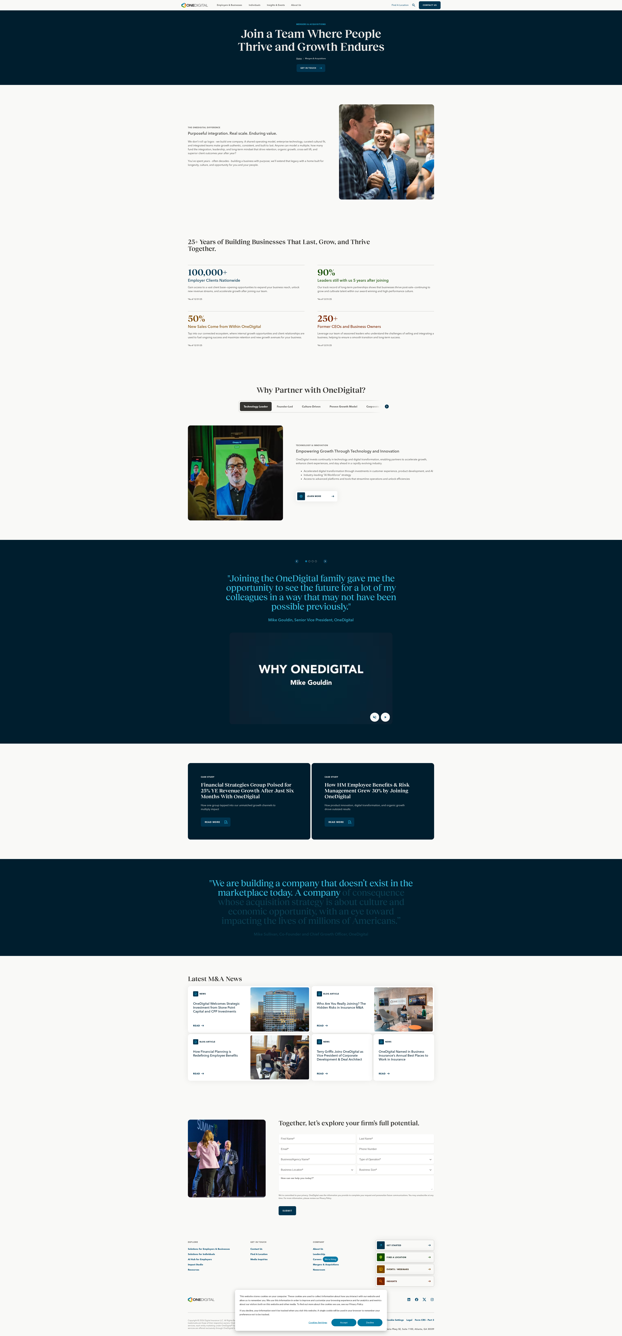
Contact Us (256, 1249)
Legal (409, 1319)
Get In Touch (258, 1242)
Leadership (319, 1254)
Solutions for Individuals (201, 1254)
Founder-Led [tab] (285, 406)
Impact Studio (195, 1264)
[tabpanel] (311, 473)
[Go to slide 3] (313, 561)
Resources (193, 1269)
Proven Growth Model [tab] (343, 406)
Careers (317, 1259)
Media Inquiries (259, 1259)
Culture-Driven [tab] (311, 406)
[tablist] (311, 406)
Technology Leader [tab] (256, 406)
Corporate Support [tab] (378, 406)
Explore (193, 1242)
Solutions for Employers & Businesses (209, 1249)
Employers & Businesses (229, 5)
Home (299, 58)
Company (318, 1242)
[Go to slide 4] (316, 561)
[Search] (414, 5)
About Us (296, 5)
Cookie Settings (395, 1319)
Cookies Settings (318, 1322)
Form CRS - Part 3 (424, 1319)
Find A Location (259, 1254)
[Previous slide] (297, 561)
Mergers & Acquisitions (326, 1264)
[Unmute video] (374, 717)
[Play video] (385, 717)
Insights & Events (276, 5)
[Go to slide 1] (306, 561)
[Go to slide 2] (309, 561)
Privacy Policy (356, 1304)
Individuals (254, 5)
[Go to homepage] (194, 5)
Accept (344, 1322)
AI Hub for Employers (200, 1259)
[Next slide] (325, 561)
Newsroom (319, 1269)
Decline (370, 1322)
